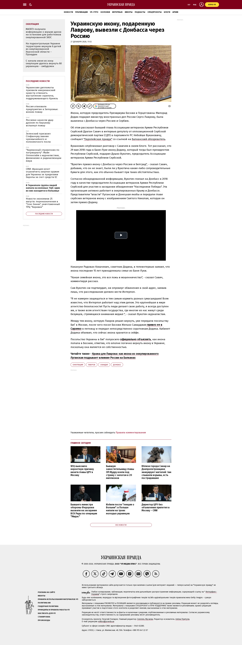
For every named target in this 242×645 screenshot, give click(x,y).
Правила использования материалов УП (58, 599)
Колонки (105, 12)
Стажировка (44, 617)
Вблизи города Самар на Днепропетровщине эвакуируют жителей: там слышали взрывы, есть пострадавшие (156, 472)
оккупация (78, 365)
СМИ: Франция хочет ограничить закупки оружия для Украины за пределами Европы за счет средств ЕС (42, 173)
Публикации (81, 12)
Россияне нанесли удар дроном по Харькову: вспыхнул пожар (39, 123)
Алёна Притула (182, 619)
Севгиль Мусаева (145, 619)
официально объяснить (135, 339)
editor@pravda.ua (106, 621)
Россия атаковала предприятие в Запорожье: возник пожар (42, 109)
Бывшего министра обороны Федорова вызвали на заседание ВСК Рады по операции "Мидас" (84, 510)
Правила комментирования (131, 432)
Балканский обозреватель (148, 139)
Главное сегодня (81, 443)
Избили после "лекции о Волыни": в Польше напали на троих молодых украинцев (120, 509)
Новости (68, 12)
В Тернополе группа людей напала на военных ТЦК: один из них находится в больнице (43, 188)
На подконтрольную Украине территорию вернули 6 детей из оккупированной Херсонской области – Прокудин (43, 49)
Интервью (117, 12)
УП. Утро (94, 12)
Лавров (91, 365)
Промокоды (44, 620)
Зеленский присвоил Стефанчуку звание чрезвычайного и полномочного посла (38, 137)
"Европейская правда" (98, 139)
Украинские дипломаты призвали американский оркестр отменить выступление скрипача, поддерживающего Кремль (42, 93)
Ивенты (128, 12)
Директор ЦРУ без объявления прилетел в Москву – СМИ (156, 507)
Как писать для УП (47, 613)
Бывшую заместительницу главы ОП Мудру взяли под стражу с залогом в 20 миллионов (120, 472)
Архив (175, 12)
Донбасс (117, 365)
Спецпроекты (154, 12)
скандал (104, 365)
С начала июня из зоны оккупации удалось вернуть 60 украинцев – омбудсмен (44, 63)
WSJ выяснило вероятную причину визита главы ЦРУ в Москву (82, 470)
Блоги (167, 12)
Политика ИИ (44, 603)
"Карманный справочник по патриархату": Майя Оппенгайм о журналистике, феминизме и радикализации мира (43, 155)
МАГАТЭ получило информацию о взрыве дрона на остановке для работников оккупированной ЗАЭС (43, 33)
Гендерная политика (48, 606)
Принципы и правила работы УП (54, 610)
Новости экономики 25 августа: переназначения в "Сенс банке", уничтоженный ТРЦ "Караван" (43, 202)
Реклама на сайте (46, 592)
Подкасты (140, 12)
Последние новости (38, 81)
